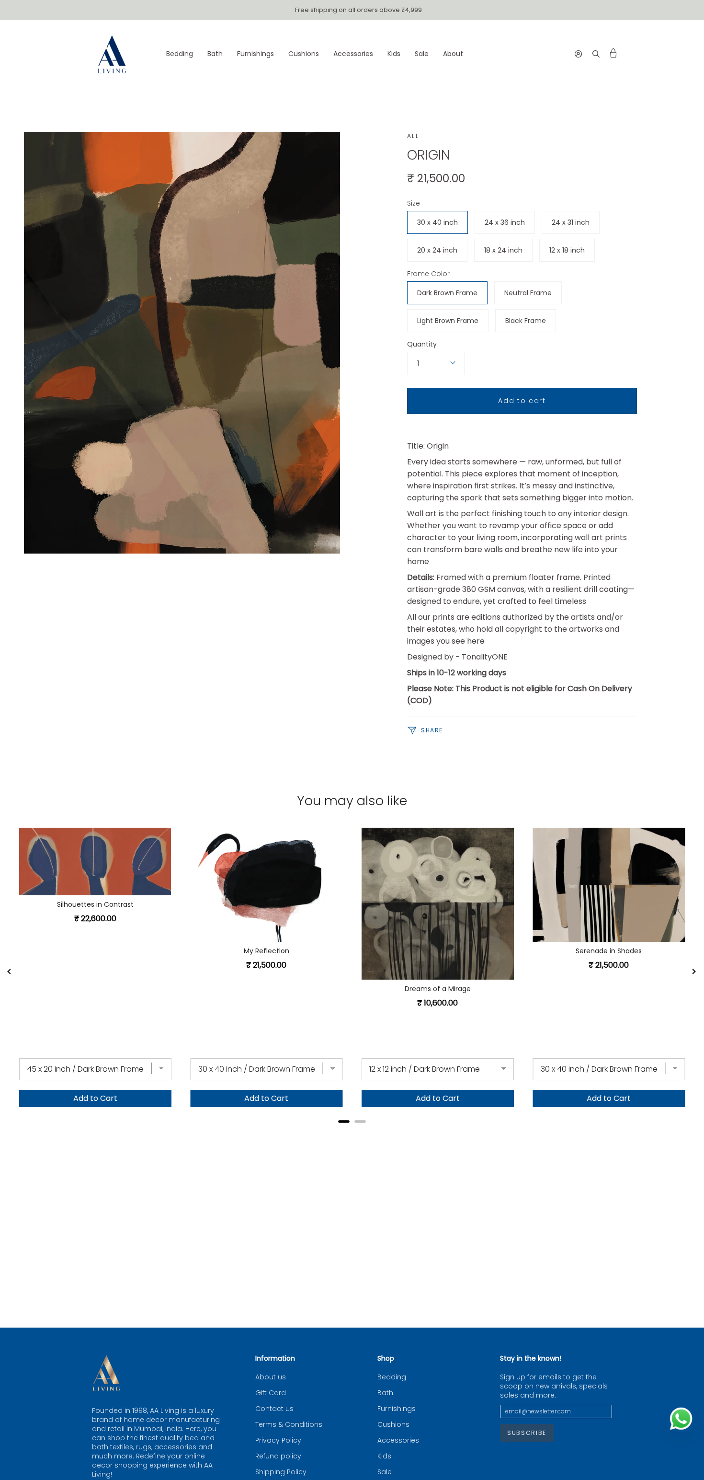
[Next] (694, 972)
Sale (384, 1472)
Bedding (391, 1377)
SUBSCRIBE (526, 1433)
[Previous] (9, 972)
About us (270, 1377)
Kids (384, 1456)
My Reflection (266, 951)
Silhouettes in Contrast (95, 904)
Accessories (398, 1440)
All (413, 136)
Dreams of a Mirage (438, 988)
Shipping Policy (281, 1472)
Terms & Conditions (288, 1424)
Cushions (393, 1424)
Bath (385, 1393)
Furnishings (396, 1408)
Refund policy (278, 1456)
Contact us (274, 1408)
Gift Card (270, 1393)
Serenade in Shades (609, 951)
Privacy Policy (278, 1440)
